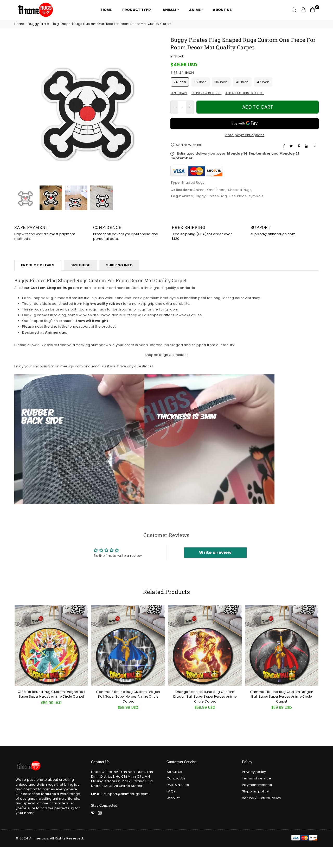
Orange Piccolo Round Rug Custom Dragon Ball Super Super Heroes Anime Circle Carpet (204, 696)
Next (158, 110)
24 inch (180, 82)
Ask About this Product (244, 93)
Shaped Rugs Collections (167, 354)
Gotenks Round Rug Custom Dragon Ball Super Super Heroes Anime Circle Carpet (51, 694)
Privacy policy (254, 771)
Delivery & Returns (206, 93)
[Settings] (303, 10)
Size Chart (179, 93)
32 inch (201, 82)
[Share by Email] (315, 146)
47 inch (263, 82)
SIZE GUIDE (80, 265)
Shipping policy (255, 791)
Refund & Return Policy (261, 798)
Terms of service (256, 778)
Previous (18, 110)
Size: (182, 72)
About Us (174, 771)
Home (19, 24)
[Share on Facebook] (284, 146)
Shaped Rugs (240, 189)
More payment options (244, 135)
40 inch (242, 82)
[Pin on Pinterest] (300, 146)
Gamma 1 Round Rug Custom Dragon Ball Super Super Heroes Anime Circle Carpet (281, 696)
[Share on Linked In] (307, 146)
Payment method (257, 784)
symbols (256, 196)
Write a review (215, 552)
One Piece (216, 189)
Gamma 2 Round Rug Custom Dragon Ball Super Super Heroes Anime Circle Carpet (128, 696)
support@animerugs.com (120, 793)
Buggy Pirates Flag (211, 196)
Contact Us (176, 778)
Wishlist (173, 798)
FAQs (170, 791)
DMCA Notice (177, 784)
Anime (198, 189)
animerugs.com (69, 366)
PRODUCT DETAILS (37, 265)
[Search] (294, 10)
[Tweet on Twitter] (292, 146)
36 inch (221, 82)
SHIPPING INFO (119, 265)
